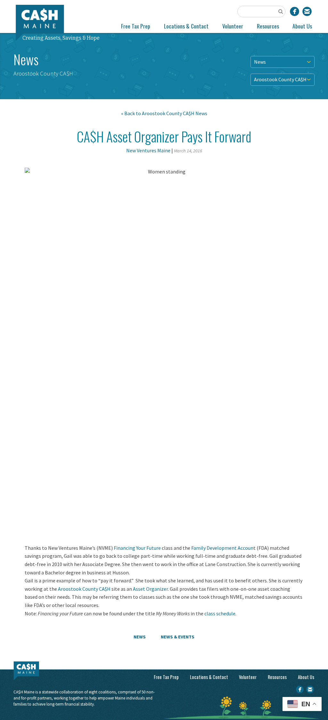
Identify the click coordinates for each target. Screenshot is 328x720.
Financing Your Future (137, 548)
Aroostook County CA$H (280, 79)
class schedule (219, 613)
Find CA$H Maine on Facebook (294, 11)
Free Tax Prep (135, 26)
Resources (268, 26)
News (260, 62)
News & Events (177, 637)
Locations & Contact (186, 26)
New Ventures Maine (148, 150)
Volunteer (232, 26)
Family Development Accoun (222, 548)
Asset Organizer (150, 589)
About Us (302, 26)
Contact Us (307, 11)
